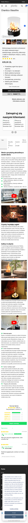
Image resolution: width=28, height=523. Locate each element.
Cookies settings (14, 508)
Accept (14, 512)
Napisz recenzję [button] (14, 423)
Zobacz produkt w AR (8, 36)
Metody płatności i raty (18, 99)
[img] (7, 59)
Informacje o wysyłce (19, 101)
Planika (12, 520)
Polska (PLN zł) (5, 1)
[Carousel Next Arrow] (25, 26)
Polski (23, 1)
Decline (14, 516)
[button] (2, 6)
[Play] (14, 196)
